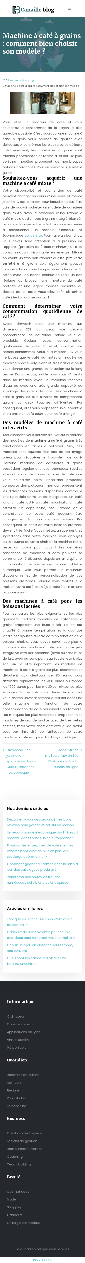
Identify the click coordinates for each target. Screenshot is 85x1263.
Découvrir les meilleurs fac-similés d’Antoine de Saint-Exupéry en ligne (61, 758)
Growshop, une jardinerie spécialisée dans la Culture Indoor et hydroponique (22, 761)
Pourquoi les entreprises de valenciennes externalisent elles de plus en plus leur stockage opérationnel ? (40, 851)
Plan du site (42, 1260)
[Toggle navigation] (70, 8)
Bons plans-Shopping (20, 80)
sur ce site (33, 235)
